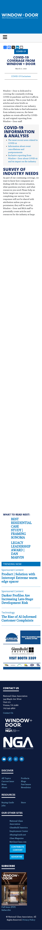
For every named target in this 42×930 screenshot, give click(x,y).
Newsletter (26, 787)
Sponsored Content (13, 570)
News (4, 784)
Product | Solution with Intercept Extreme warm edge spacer (19, 577)
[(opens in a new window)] (21, 650)
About (4, 787)
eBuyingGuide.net (18, 834)
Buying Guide (8, 802)
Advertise (16, 857)
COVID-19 (21, 52)
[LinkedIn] (21, 759)
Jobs (4, 805)
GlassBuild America (19, 827)
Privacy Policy (28, 920)
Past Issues (26, 784)
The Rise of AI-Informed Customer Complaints (19, 618)
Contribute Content (17, 848)
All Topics (6, 778)
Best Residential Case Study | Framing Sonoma (21, 528)
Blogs (23, 781)
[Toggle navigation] (5, 37)
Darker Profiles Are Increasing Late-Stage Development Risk (17, 599)
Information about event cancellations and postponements (19, 149)
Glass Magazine (17, 838)
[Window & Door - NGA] (20, 16)
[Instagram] (15, 759)
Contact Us (8, 713)
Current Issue (8, 781)
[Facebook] (9, 759)
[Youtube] (4, 759)
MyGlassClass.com (18, 842)
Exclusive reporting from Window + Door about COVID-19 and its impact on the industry (22, 158)
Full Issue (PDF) (9, 907)
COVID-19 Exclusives (21, 76)
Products (25, 778)
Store (23, 802)
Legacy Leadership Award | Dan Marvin (20, 550)
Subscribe (6, 910)
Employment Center (19, 831)
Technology (8, 612)
